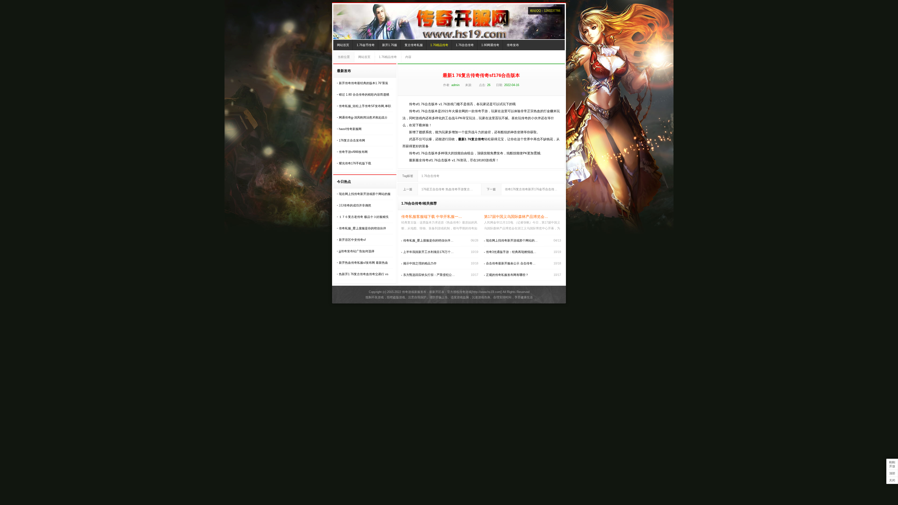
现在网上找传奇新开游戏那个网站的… (512, 240)
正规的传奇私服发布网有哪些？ (507, 275)
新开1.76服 (389, 45)
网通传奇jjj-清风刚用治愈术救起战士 (363, 117)
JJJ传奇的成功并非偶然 (355, 205)
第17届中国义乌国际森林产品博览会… (516, 217)
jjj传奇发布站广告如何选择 (356, 251)
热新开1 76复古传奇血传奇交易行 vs (363, 274)
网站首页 (343, 45)
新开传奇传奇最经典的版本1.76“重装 (363, 83)
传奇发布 (513, 45)
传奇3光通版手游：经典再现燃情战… (511, 252)
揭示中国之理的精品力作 (420, 263)
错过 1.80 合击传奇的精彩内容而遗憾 (364, 94)
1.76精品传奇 (439, 45)
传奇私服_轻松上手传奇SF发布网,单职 (365, 106)
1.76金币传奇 (366, 45)
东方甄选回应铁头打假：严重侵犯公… (429, 275)
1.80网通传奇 (490, 45)
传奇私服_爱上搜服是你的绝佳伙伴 (362, 228)
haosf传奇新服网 (350, 129)
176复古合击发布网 (352, 140)
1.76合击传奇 (465, 45)
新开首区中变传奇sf (352, 240)
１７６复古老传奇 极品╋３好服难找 (363, 217)
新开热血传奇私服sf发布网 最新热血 (363, 262)
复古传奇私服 (414, 45)
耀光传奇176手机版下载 (355, 163)
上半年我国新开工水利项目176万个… (428, 252)
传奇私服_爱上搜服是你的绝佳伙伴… (428, 240)
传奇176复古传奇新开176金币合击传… (531, 189)
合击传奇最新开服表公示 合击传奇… (511, 263)
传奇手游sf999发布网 (353, 152)
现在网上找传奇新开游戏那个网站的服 (365, 194)
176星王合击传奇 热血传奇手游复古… (447, 189)
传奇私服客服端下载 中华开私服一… (431, 217)
